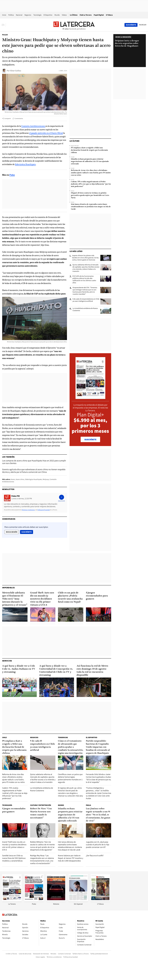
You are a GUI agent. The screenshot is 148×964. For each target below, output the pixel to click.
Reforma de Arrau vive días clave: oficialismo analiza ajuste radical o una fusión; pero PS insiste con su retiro (91, 173)
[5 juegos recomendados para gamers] (98, 614)
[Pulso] (34, 901)
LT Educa (109, 15)
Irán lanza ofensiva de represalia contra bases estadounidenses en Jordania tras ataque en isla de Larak (91, 206)
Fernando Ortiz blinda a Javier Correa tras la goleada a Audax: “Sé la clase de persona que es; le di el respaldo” (98, 778)
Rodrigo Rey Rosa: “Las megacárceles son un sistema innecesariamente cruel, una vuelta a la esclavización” (42, 859)
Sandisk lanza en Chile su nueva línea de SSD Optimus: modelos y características (14, 858)
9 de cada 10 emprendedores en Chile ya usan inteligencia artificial (85, 300)
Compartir (7, 118)
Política (11, 15)
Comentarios (19, 118)
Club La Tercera (86, 15)
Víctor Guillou (15, 70)
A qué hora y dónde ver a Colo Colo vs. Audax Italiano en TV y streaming (18, 669)
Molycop (46, 479)
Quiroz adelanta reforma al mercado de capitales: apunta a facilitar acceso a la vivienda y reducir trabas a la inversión (85, 268)
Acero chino (20, 479)
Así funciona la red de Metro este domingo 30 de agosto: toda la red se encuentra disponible (92, 670)
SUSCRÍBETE (90, 439)
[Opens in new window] (56, 901)
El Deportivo (48, 15)
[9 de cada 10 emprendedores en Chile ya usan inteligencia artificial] (105, 301)
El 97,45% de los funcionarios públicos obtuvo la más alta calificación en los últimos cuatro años (84, 279)
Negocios (27, 15)
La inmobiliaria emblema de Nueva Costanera (85, 309)
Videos (64, 15)
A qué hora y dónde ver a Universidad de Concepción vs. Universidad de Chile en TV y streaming (56, 670)
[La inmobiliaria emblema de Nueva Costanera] (105, 311)
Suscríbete (27, 532)
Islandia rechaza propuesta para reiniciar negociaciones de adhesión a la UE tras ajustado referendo (90, 161)
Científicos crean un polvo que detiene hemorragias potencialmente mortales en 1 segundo (70, 778)
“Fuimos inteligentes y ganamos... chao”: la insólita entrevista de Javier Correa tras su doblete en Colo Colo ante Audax (98, 793)
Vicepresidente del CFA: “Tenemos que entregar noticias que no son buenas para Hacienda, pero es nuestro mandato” (85, 290)
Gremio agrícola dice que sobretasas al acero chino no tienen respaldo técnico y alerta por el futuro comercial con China (33, 470)
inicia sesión (11, 532)
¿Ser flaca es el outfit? (95, 855)
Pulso (5, 35)
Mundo (57, 15)
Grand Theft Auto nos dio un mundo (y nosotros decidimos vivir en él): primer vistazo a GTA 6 (42, 599)
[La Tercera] (12, 901)
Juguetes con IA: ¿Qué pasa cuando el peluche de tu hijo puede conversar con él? (97, 844)
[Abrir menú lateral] (4, 25)
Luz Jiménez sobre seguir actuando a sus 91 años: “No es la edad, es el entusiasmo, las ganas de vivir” (98, 815)
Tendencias (63, 737)
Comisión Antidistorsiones (33, 126)
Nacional (19, 15)
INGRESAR (142, 25)
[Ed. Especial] (78, 901)
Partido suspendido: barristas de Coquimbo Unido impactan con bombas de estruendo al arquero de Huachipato (98, 747)
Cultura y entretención (40, 805)
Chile (4, 737)
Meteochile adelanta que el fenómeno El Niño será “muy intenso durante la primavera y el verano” (14, 599)
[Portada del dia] (90, 398)
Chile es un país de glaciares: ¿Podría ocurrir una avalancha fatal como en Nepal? (70, 597)
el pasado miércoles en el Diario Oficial (46, 133)
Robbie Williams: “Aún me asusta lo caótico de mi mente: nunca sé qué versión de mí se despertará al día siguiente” (42, 846)
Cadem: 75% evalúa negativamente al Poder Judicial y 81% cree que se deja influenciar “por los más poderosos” (91, 184)
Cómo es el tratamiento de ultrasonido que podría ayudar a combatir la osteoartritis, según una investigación (70, 747)
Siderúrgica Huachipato (25, 164)
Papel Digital (99, 15)
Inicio (4, 15)
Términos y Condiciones (28, 510)
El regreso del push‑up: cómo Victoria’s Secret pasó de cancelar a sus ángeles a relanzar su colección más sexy (70, 792)
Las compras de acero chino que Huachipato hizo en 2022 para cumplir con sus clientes (34, 462)
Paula (88, 805)
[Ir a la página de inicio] (74, 24)
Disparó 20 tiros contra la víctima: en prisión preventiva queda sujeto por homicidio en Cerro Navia (90, 195)
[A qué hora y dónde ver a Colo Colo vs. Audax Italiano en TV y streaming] (19, 687)
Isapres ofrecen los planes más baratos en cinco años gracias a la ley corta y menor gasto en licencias (85, 257)
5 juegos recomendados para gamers (97, 596)
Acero (13, 479)
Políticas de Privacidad (43, 510)
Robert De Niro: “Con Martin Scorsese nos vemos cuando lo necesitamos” (41, 813)
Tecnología (37, 15)
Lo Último (73, 15)
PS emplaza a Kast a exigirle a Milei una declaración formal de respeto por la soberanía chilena (89, 150)
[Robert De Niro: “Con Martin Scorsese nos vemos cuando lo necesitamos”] (42, 830)
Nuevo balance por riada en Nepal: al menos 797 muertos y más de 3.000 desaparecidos (70, 858)
